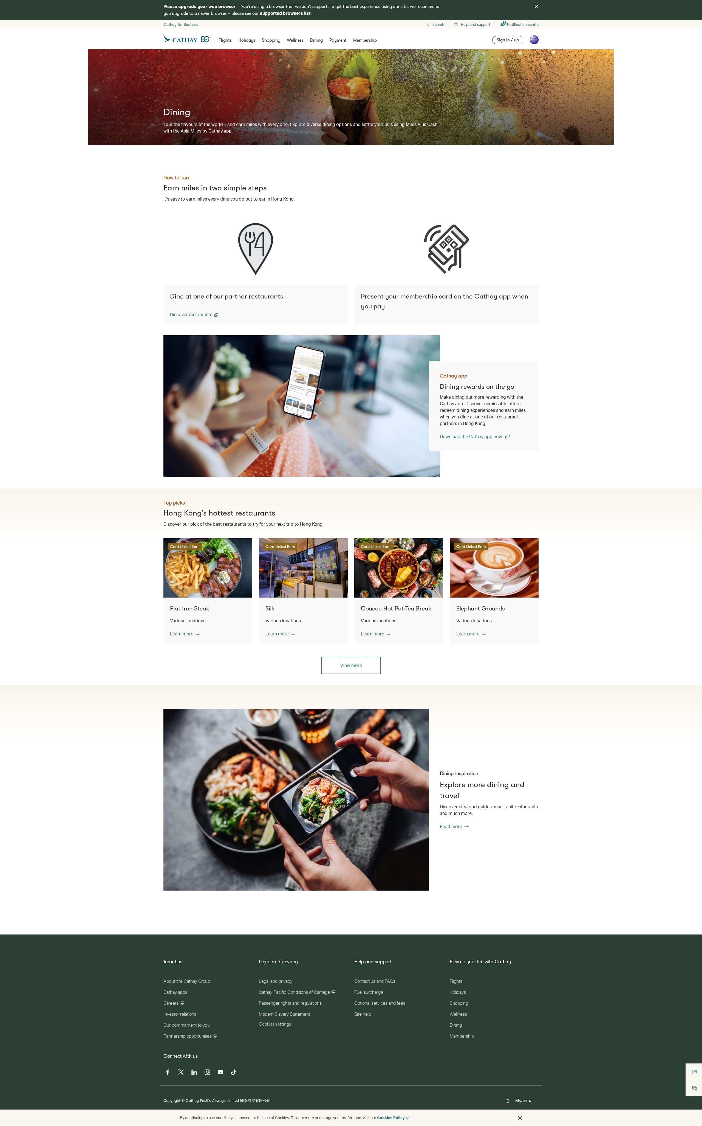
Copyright (171, 1100)
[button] (194, 314)
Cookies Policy (391, 1117)
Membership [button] (365, 40)
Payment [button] (338, 40)
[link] (301, 406)
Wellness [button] (295, 40)
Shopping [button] (271, 40)
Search (438, 24)
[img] (537, 6)
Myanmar (524, 1100)
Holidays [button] (246, 40)
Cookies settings (275, 1024)
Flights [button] (225, 40)
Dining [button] (316, 40)
